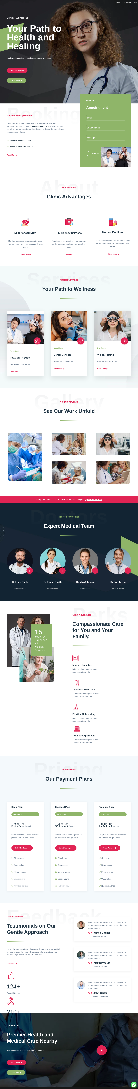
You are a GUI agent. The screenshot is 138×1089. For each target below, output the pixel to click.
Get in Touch (15, 80)
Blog (135, 2)
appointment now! (93, 499)
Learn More (15, 1073)
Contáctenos (127, 2)
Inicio (118, 2)
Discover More (16, 70)
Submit (94, 154)
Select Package (21, 848)
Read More (11, 155)
